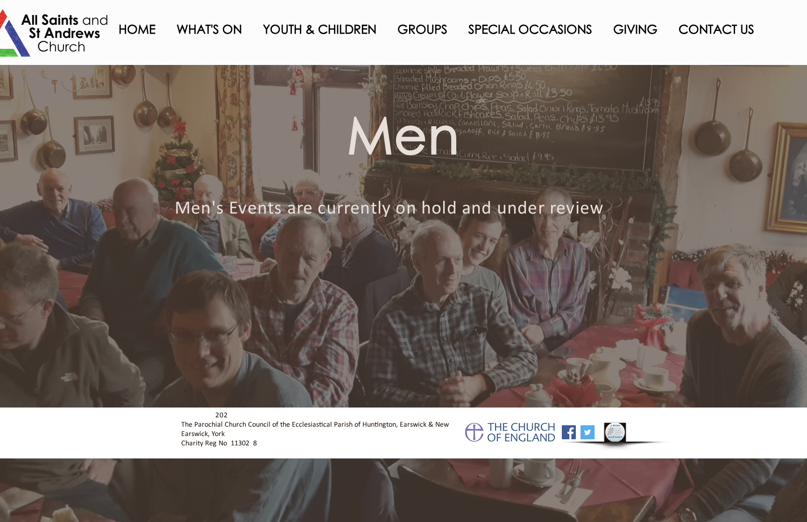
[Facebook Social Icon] (569, 432)
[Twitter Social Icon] (587, 432)
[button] (206, 29)
